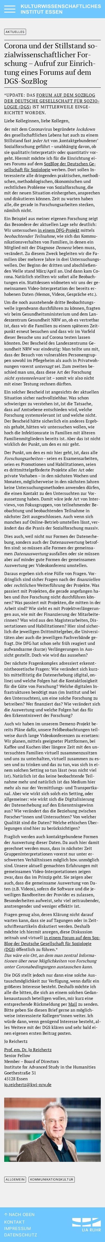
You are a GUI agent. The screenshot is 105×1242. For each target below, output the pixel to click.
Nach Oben (21, 1214)
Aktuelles (15, 32)
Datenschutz (20, 1235)
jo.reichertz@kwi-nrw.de (28, 1084)
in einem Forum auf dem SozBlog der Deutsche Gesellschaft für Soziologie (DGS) (52, 943)
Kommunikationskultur (51, 1179)
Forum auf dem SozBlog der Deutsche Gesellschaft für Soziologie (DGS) (51, 100)
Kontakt (14, 1222)
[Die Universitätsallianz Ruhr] (86, 1224)
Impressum (17, 1228)
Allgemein (15, 1179)
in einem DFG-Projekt (59, 230)
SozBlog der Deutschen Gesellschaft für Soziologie (50, 166)
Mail (72, 1004)
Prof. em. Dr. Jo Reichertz (28, 1049)
